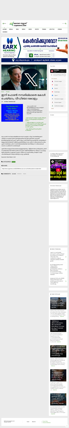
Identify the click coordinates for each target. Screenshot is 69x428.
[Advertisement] (34, 10)
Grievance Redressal (46, 422)
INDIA (17, 29)
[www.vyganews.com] (18, 27)
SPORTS (37, 29)
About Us (34, 421)
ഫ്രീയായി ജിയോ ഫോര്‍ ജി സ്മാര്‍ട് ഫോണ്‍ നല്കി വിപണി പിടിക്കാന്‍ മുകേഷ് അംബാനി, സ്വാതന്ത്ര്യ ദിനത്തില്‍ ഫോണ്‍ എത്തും (35, 124)
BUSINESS (5, 31)
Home (2, 91)
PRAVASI (44, 29)
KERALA (11, 29)
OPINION (60, 29)
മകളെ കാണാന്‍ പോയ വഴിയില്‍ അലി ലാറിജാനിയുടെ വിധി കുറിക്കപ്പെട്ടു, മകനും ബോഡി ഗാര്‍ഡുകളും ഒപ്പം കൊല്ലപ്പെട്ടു (58, 350)
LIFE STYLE (51, 29)
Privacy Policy (45, 421)
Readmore (62, 316)
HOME (5, 29)
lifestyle (8, 91)
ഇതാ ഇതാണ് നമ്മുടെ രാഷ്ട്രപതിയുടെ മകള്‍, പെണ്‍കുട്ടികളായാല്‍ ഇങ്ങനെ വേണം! (35, 119)
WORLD (23, 29)
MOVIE (30, 29)
